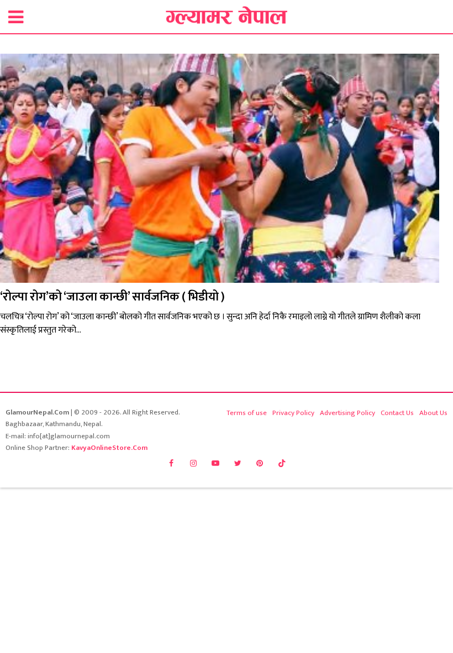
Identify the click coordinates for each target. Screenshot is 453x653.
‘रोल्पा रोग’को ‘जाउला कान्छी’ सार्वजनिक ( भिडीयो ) (112, 297)
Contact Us (397, 413)
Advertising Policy (347, 413)
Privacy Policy (293, 413)
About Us (433, 413)
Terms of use (247, 413)
